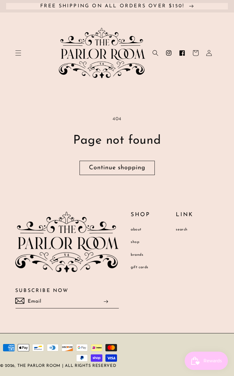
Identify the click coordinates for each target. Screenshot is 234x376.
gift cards (139, 267)
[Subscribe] (106, 301)
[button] (18, 53)
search (182, 229)
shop (135, 242)
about (136, 229)
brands (137, 255)
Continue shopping (117, 168)
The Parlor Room (39, 366)
